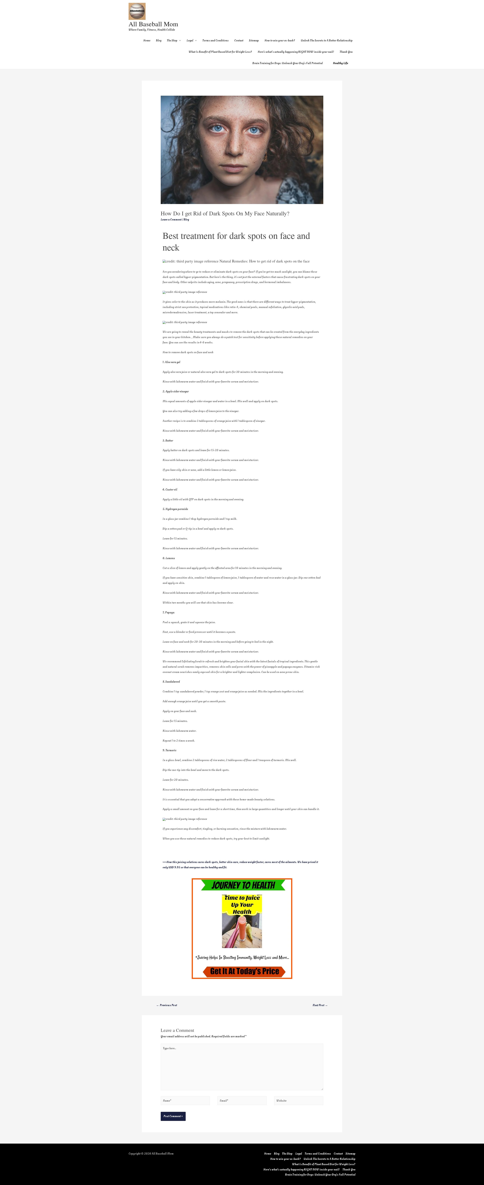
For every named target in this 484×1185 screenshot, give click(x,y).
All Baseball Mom (153, 23)
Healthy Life (340, 63)
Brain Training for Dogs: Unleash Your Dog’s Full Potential (287, 63)
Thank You (346, 52)
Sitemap (254, 41)
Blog (158, 41)
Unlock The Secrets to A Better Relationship (327, 41)
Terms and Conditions (215, 41)
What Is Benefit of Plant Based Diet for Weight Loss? (220, 52)
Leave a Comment (171, 220)
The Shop (172, 41)
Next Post (320, 1005)
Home (146, 41)
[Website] (298, 1102)
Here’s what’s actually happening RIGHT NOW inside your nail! (296, 52)
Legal (190, 41)
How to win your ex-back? (279, 41)
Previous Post (166, 1005)
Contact (238, 41)
